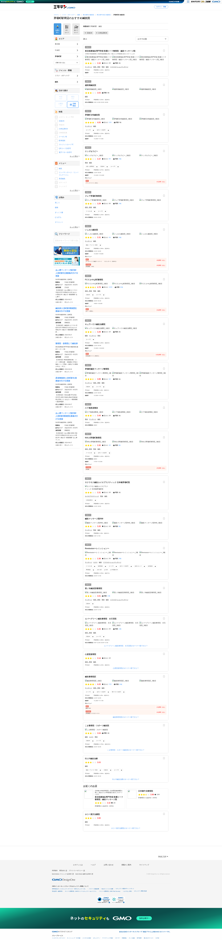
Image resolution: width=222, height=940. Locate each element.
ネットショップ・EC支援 (73, 938)
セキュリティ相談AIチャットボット (125, 888)
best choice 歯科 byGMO (83, 874)
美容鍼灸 (62, 179)
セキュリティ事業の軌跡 (140, 891)
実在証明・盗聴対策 (57, 891)
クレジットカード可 (66, 144)
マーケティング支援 (107, 938)
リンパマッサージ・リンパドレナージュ (68, 173)
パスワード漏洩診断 (94, 888)
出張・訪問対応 (90, 166)
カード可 (88, 130)
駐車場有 (100, 566)
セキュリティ (96, 938)
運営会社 (62, 870)
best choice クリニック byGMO (62, 874)
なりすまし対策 (127, 891)
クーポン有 (89, 211)
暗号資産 (139, 938)
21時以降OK (89, 500)
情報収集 (124, 938)
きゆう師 (99, 569)
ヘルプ (93, 865)
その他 (157, 938)
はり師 (106, 569)
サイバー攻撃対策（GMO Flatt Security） (110, 891)
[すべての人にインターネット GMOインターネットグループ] (206, 1)
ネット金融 (132, 938)
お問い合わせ (108, 865)
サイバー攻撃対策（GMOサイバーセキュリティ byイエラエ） (81, 891)
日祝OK (102, 166)
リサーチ (117, 938)
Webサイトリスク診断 (107, 888)
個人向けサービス (148, 938)
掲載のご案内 (126, 865)
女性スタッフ (138, 566)
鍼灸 (60, 168)
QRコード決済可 (101, 130)
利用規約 (55, 870)
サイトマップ (144, 865)
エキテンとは (78, 865)
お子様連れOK (114, 569)
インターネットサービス (58, 938)
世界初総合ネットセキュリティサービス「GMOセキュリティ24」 (69, 888)
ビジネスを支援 (87, 938)
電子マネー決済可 (116, 692)
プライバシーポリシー (76, 870)
